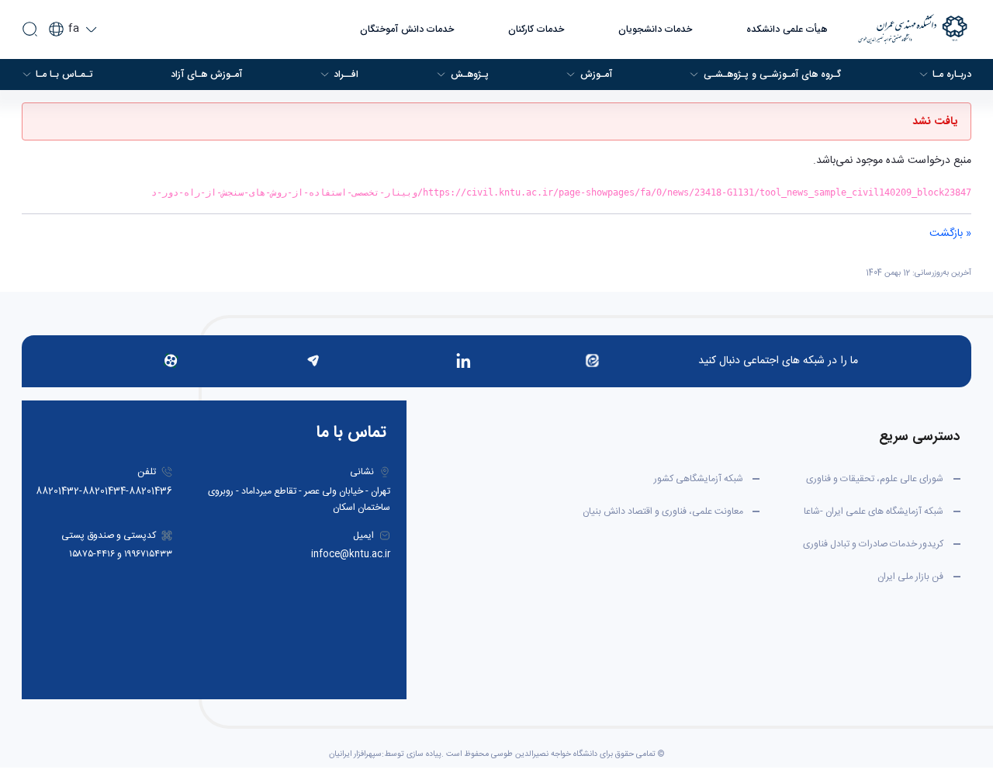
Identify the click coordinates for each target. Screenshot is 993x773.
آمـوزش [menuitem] (596, 74)
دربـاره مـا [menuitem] (951, 74)
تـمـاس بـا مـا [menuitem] (64, 74)
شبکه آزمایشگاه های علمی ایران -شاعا (873, 511)
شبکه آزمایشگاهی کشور (698, 479)
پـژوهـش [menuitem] (470, 74)
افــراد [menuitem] (346, 74)
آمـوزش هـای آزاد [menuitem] (206, 74)
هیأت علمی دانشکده (786, 29)
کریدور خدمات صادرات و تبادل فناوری (873, 544)
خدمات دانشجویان (655, 29)
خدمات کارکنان (536, 29)
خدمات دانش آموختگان (407, 29)
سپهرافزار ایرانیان (355, 754)
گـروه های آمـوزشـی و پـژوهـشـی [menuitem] (772, 74)
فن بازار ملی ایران (910, 577)
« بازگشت (950, 233)
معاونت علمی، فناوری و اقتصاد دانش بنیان (663, 511)
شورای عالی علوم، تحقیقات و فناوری (874, 479)
